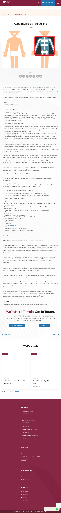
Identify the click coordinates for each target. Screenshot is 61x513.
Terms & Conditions (25, 479)
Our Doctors (24, 453)
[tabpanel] (15, 369)
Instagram (25, 494)
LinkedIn (25, 500)
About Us (23, 451)
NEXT (10, 391)
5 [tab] (34, 391)
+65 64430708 (25, 418)
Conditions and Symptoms (24, 459)
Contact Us (34, 451)
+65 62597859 (25, 422)
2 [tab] (21, 391)
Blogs (33, 461)
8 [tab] (48, 391)
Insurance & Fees (36, 456)
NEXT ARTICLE (53, 334)
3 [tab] (26, 391)
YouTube (25, 497)
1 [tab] (17, 391)
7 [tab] (43, 391)
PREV (5, 391)
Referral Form (24, 474)
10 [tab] (56, 391)
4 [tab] (30, 391)
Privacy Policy (24, 476)
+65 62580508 (25, 413)
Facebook (25, 491)
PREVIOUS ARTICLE (8, 334)
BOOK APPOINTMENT (47, 2)
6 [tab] (39, 391)
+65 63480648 (25, 426)
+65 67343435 (25, 432)
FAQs (33, 459)
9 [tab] (52, 391)
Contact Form (35, 453)
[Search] (38, 3)
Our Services (24, 456)
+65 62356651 (25, 438)
